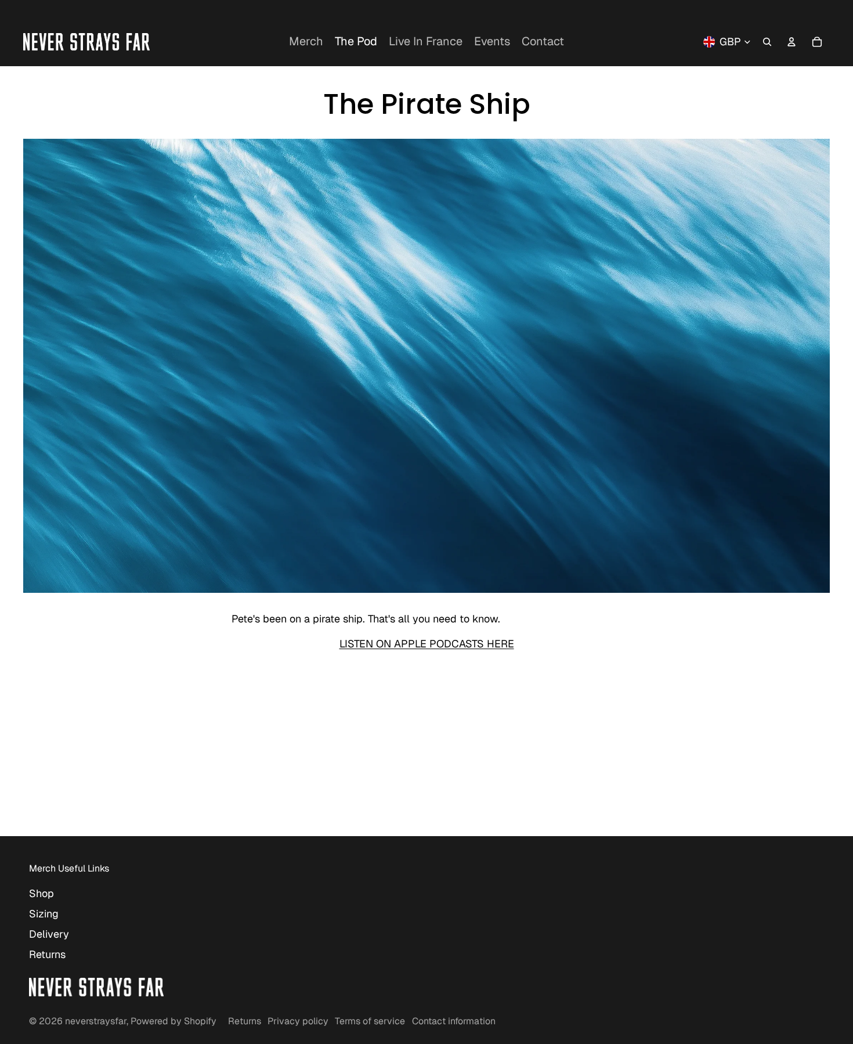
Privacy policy (298, 1021)
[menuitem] (306, 42)
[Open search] (767, 42)
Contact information (454, 1021)
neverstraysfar (95, 1021)
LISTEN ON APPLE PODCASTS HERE (426, 643)
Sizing (44, 913)
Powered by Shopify (173, 1021)
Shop (41, 893)
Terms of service (370, 1021)
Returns (47, 954)
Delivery (49, 934)
